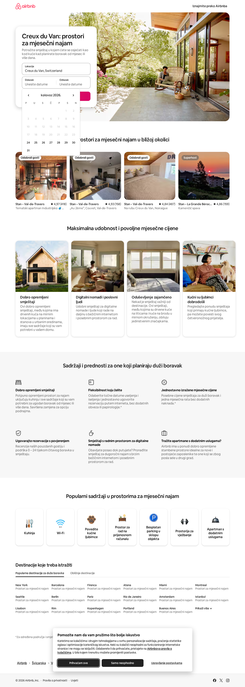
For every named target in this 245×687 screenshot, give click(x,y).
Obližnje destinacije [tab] (82, 573)
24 (28, 142)
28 (58, 142)
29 (66, 142)
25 (35, 142)
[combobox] (56, 70)
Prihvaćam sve (78, 663)
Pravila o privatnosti (55, 680)
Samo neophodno (122, 663)
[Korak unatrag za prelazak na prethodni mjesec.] (29, 95)
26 (43, 142)
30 (73, 142)
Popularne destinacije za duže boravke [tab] (39, 573)
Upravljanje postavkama (166, 663)
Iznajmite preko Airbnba (210, 6)
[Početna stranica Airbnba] (25, 6)
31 (28, 150)
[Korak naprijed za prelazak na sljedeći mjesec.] (73, 95)
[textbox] (39, 84)
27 (50, 142)
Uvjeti (74, 680)
